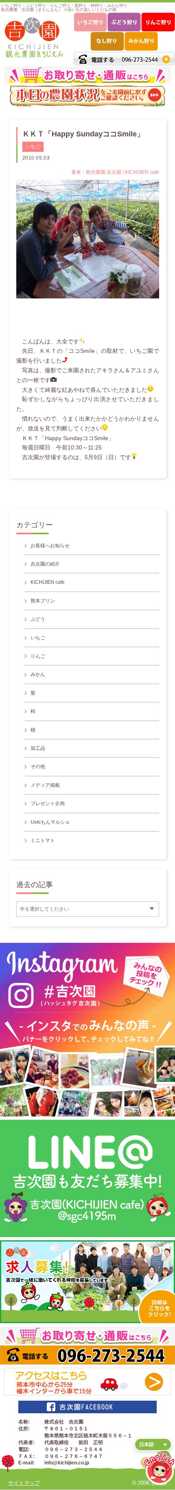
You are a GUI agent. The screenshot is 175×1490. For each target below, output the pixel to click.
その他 (38, 766)
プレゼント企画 (48, 803)
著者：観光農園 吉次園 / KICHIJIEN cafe (115, 172)
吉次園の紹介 (45, 564)
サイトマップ (24, 1483)
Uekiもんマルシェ (50, 822)
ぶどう (38, 619)
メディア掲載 (45, 785)
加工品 (38, 748)
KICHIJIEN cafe (48, 582)
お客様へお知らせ (50, 545)
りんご (38, 656)
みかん (38, 674)
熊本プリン (43, 601)
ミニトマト (43, 840)
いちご (33, 146)
